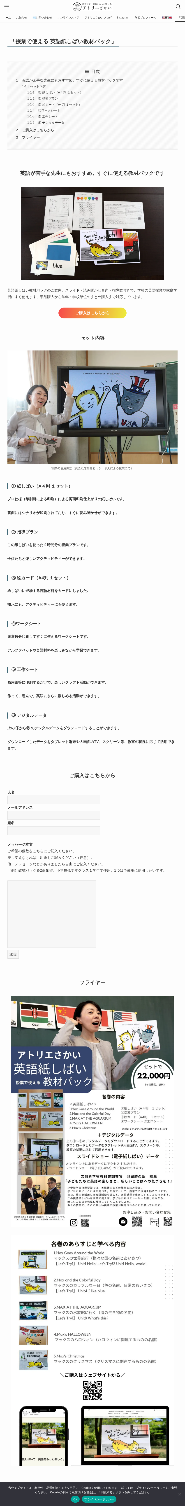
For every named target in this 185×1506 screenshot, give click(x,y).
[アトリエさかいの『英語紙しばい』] (92, 7)
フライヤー (31, 137)
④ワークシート (49, 110)
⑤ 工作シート (48, 116)
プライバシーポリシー (99, 1499)
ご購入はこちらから (38, 130)
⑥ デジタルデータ (51, 122)
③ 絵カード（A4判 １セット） (60, 104)
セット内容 (38, 86)
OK (75, 1499)
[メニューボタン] (7, 7)
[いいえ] (179, 1494)
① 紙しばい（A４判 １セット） (60, 92)
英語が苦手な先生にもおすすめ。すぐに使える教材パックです (72, 80)
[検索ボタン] (178, 7)
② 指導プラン (48, 98)
